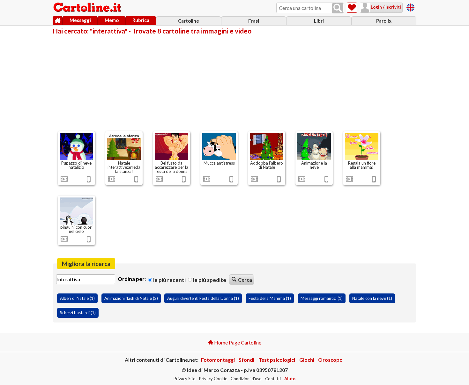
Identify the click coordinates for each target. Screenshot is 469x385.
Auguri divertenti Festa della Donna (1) (203, 298)
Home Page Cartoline (237, 342)
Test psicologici (276, 360)
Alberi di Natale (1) (77, 298)
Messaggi (80, 20)
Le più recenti (169, 280)
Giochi (306, 360)
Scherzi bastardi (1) (78, 312)
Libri (319, 21)
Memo (112, 20)
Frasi (253, 21)
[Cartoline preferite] (352, 8)
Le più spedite (209, 280)
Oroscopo (330, 360)
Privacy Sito (185, 378)
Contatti (273, 378)
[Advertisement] (234, 82)
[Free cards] (410, 7)
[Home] (57, 20)
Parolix (383, 21)
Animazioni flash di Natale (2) (131, 298)
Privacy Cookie (213, 378)
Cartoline (188, 21)
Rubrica (140, 20)
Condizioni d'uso (246, 378)
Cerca (245, 280)
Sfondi (246, 360)
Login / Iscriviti (385, 7)
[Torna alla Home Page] (88, 8)
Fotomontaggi (218, 360)
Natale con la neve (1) (372, 298)
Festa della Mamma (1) (270, 298)
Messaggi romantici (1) (322, 298)
